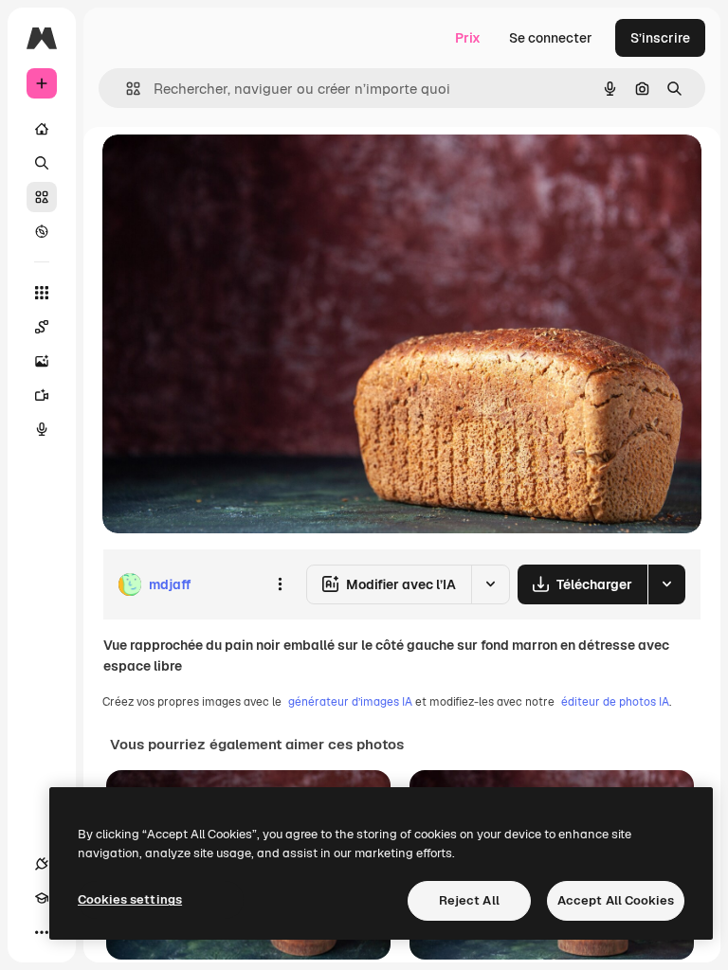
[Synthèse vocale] (42, 429)
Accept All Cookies (615, 900)
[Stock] (42, 197)
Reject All (469, 900)
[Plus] (42, 932)
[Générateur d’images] (42, 361)
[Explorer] (42, 231)
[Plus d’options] (280, 584)
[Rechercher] (42, 163)
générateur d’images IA (350, 702)
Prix (468, 37)
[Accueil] (42, 129)
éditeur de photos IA (615, 702)
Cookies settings (130, 899)
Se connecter (550, 37)
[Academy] (42, 898)
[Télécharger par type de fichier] (666, 584)
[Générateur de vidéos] (42, 395)
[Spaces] (42, 327)
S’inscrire (660, 37)
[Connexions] (42, 864)
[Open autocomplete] (126, 88)
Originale (227, 170)
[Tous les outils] (42, 293)
